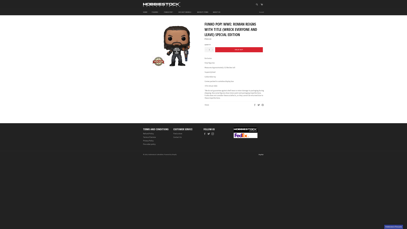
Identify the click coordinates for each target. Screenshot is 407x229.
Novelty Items (202, 12)
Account (261, 12)
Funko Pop (168, 12)
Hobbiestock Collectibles (155, 154)
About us (216, 12)
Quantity (208, 44)
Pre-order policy (149, 144)
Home (145, 12)
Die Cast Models (185, 12)
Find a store (177, 133)
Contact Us (177, 137)
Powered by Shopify (170, 154)
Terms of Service (149, 137)
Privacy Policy (148, 141)
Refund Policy (148, 133)
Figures (155, 12)
